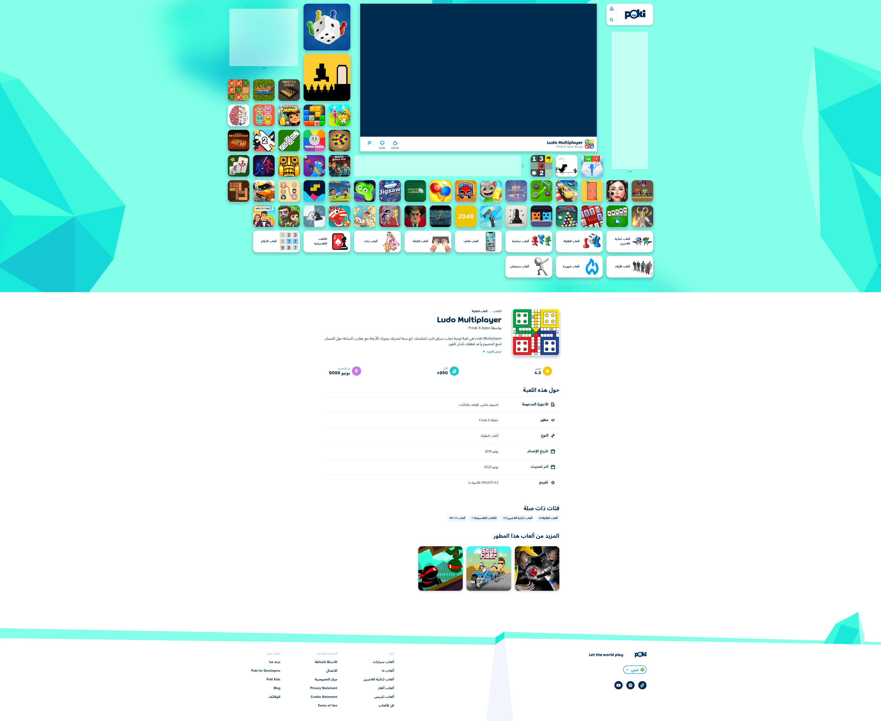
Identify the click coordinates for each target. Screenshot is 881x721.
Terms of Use (327, 705)
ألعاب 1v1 (457, 518)
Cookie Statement (324, 697)
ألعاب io (388, 670)
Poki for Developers (265, 670)
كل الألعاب (386, 705)
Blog (277, 688)
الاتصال (331, 670)
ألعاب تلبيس (384, 697)
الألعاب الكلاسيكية (483, 518)
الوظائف (274, 697)
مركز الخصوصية (326, 679)
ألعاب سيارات (383, 662)
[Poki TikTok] (642, 685)
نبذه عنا (274, 662)
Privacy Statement (323, 688)
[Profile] (611, 9)
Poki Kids (273, 679)
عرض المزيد (494, 351)
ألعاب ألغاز (386, 688)
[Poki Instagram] (630, 685)
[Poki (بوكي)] (635, 14)
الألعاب (497, 311)
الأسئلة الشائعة (326, 662)
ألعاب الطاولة (479, 311)
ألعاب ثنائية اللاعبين (517, 518)
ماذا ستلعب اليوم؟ (611, 19)
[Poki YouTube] (618, 685)
